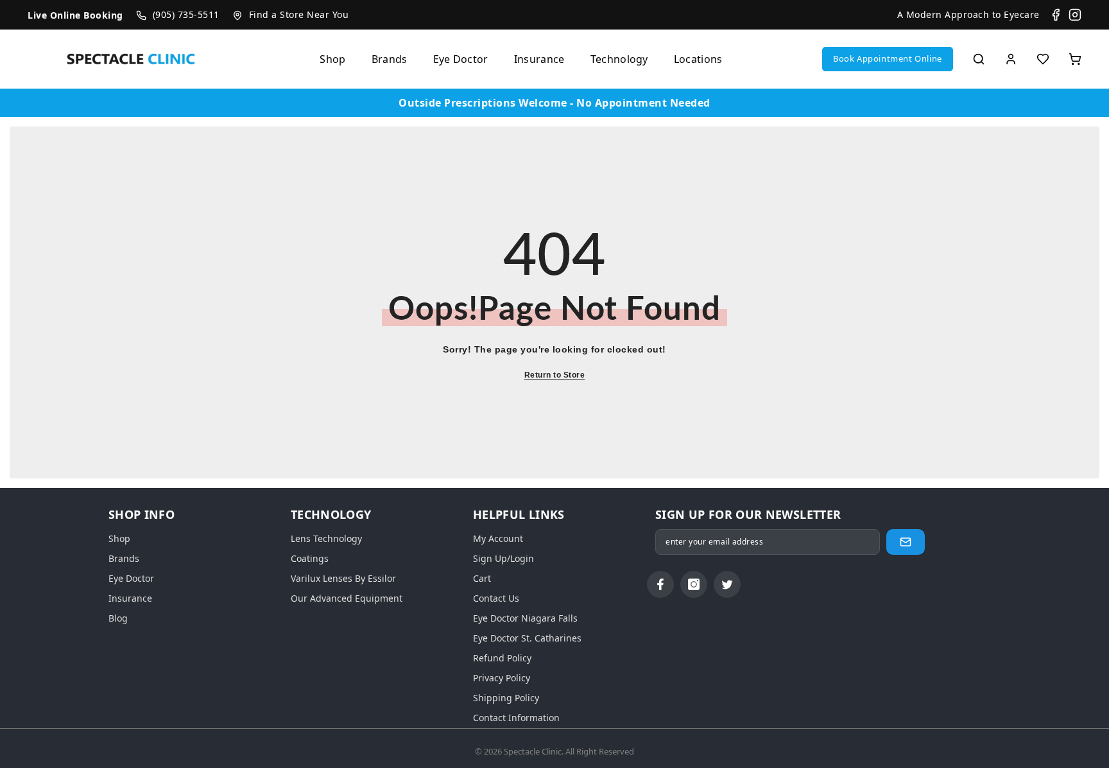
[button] (887, 59)
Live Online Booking (75, 15)
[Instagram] (1075, 14)
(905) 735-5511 (186, 14)
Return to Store (554, 375)
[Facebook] (1055, 14)
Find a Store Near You (299, 14)
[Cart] (1075, 59)
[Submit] (905, 542)
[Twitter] (727, 584)
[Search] (978, 59)
